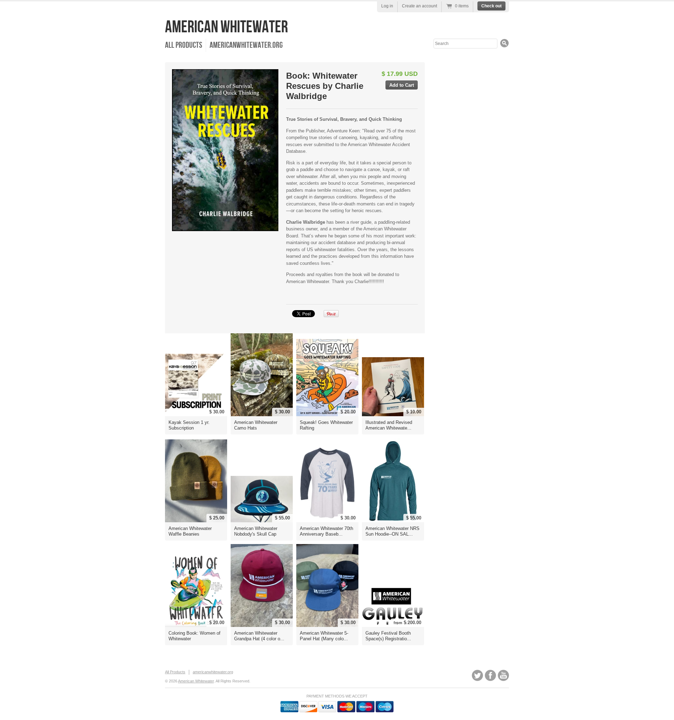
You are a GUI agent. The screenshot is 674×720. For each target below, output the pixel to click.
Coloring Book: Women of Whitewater (194, 635)
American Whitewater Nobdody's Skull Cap (255, 531)
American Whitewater (226, 27)
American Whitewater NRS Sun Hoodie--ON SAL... (392, 531)
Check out (491, 6)
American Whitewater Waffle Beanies (190, 531)
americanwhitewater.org (246, 45)
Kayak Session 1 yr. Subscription (189, 425)
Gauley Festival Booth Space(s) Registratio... (388, 635)
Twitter (477, 675)
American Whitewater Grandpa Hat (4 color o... (259, 635)
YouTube (503, 675)
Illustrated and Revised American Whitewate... (388, 425)
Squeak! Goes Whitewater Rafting (326, 425)
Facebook (490, 675)
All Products (183, 45)
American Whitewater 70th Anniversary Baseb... (326, 531)
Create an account (419, 6)
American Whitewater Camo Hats (255, 425)
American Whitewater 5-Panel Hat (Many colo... (324, 635)
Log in (387, 6)
